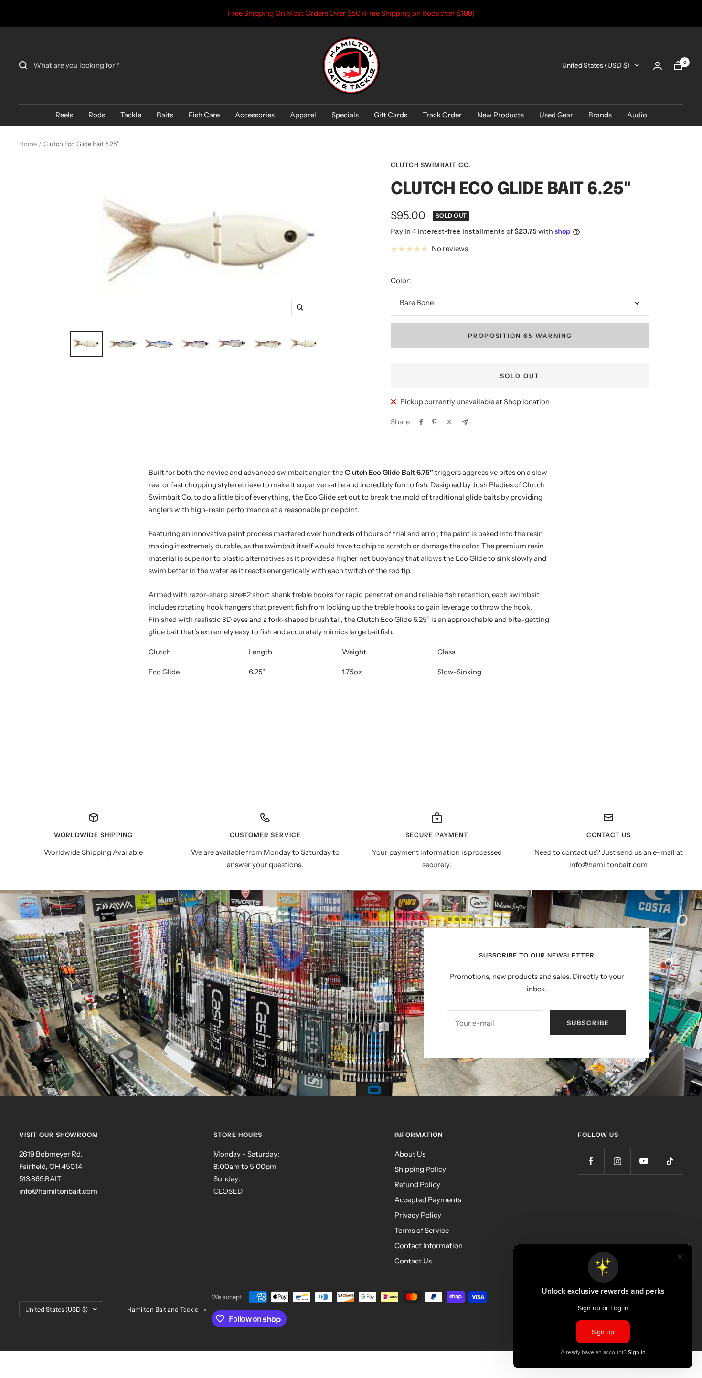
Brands (600, 114)
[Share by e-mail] (465, 422)
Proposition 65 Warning (520, 335)
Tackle (130, 114)
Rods (96, 114)
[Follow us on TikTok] (670, 1161)
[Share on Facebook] (421, 422)
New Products (500, 114)
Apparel (303, 114)
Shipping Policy (420, 1169)
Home (28, 143)
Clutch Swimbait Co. (431, 164)
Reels (64, 114)
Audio (637, 114)
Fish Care (204, 114)
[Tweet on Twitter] (449, 422)
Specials (345, 114)
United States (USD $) (596, 65)
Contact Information (428, 1245)
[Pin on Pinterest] (434, 422)
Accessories (255, 114)
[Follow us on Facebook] (591, 1161)
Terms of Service (421, 1230)
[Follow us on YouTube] (643, 1161)
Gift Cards (390, 114)
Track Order (442, 114)
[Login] (657, 66)
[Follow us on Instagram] (617, 1161)
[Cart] (678, 65)
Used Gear (556, 114)
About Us (409, 1153)
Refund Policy (417, 1184)
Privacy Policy (417, 1215)
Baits (165, 114)
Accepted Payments (427, 1199)
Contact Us (413, 1260)
